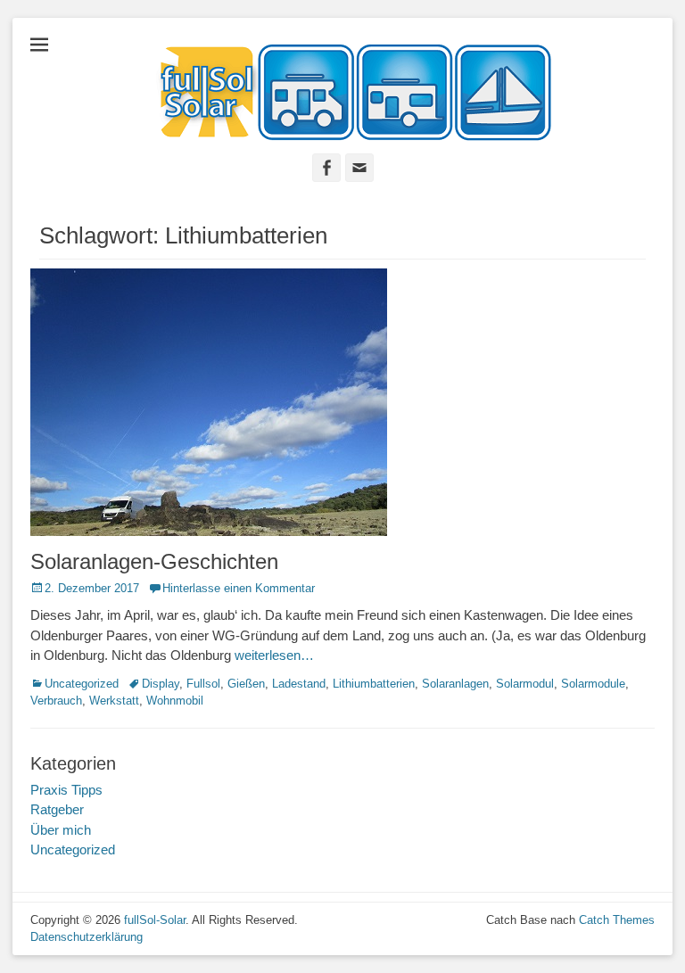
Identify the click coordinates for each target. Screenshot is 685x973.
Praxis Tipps (66, 789)
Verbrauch (56, 700)
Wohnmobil (174, 700)
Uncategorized (82, 683)
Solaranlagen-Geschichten (154, 561)
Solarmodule (593, 683)
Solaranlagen (455, 683)
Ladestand (299, 683)
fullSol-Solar (155, 920)
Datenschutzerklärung (86, 937)
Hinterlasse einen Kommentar (238, 588)
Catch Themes (617, 920)
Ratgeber (57, 809)
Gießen (246, 683)
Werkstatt (114, 700)
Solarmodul (525, 683)
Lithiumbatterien (374, 683)
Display (160, 683)
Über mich (60, 829)
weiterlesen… (274, 655)
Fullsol (203, 683)
